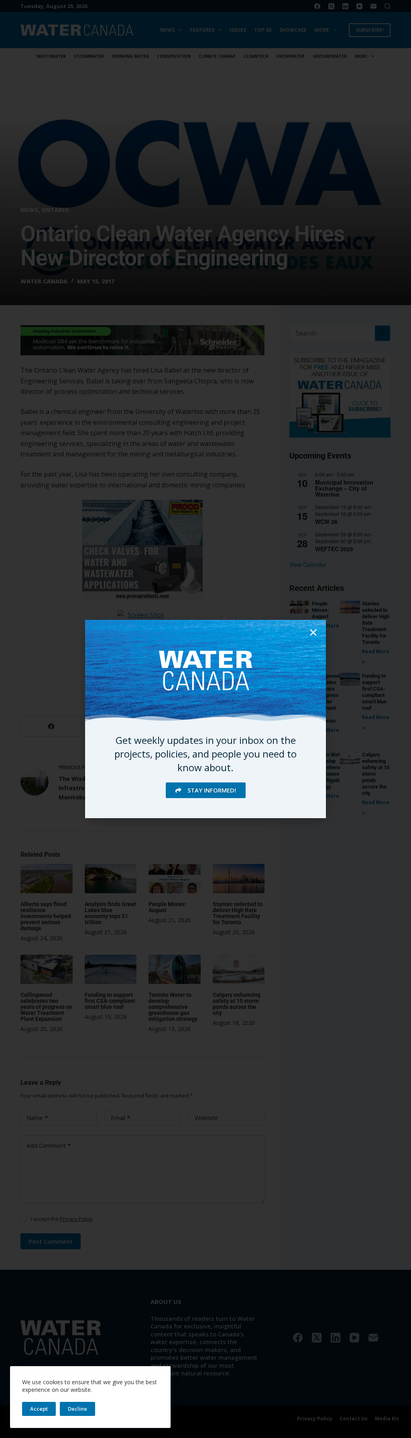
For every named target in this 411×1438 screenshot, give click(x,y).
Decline (77, 1408)
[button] (313, 632)
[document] (205, 719)
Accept (39, 1408)
